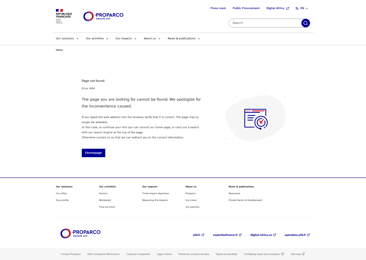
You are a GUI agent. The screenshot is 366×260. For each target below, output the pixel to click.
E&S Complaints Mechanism (103, 254)
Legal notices (164, 254)
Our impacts (124, 38)
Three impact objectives (155, 193)
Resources (234, 193)
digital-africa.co (261, 235)
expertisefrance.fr (225, 235)
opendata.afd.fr (295, 235)
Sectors (103, 193)
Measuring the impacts (155, 200)
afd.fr (196, 235)
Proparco (191, 193)
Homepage (93, 153)
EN (302, 8)
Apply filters (305, 23)
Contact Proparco (71, 254)
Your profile (62, 200)
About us (150, 38)
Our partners (193, 207)
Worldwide (105, 200)
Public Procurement (246, 8)
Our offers (61, 193)
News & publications (181, 38)
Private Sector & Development (245, 200)
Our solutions (65, 38)
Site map (296, 254)
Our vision (191, 200)
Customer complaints (138, 254)
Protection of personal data (194, 254)
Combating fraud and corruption (262, 254)
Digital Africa (275, 8)
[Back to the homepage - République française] (103, 16)
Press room (218, 8)
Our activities (95, 38)
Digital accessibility (226, 254)
